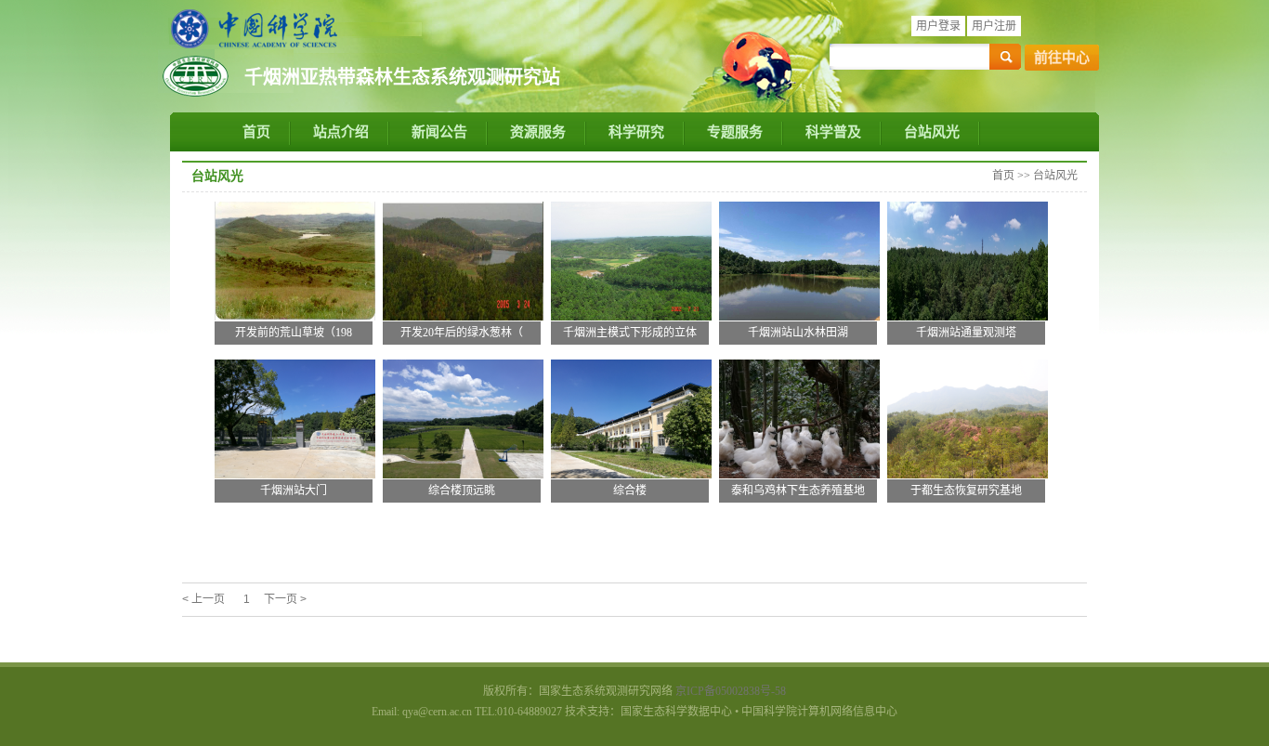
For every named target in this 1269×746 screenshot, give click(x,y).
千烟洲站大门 (293, 490)
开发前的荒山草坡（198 (293, 332)
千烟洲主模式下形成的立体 (630, 332)
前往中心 (1062, 57)
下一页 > (285, 599)
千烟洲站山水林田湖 (798, 332)
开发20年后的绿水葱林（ (461, 332)
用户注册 (994, 26)
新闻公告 (439, 131)
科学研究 (636, 131)
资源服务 (538, 131)
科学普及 (833, 131)
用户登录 (938, 26)
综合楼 (630, 490)
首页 (256, 131)
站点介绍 (341, 131)
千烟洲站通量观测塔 (966, 332)
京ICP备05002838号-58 (730, 691)
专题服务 (735, 131)
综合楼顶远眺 (461, 490)
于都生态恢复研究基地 (966, 490)
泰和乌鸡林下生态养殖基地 (798, 490)
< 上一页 (203, 599)
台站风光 (932, 131)
